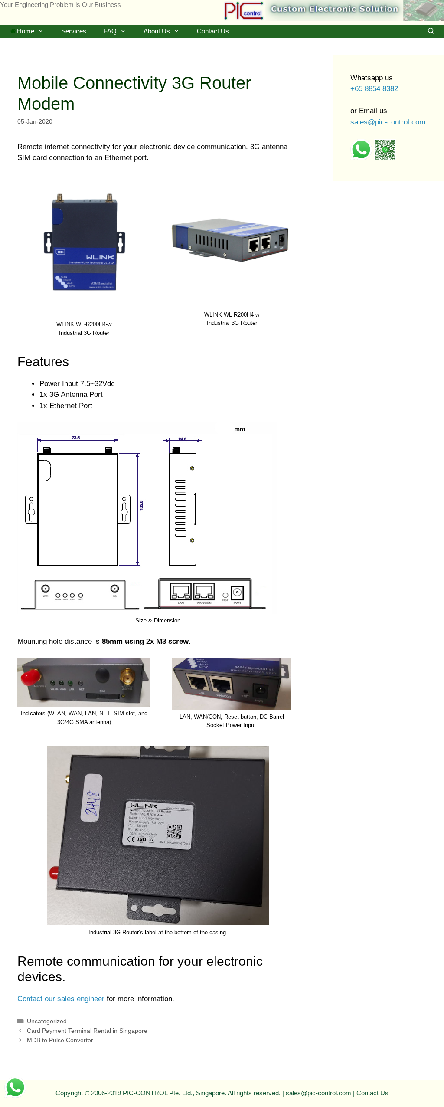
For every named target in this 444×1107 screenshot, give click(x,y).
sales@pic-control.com (387, 122)
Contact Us (213, 31)
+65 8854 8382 (374, 89)
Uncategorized (47, 1021)
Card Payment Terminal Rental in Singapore (87, 1030)
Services (73, 31)
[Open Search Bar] (431, 31)
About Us (157, 31)
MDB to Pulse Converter (60, 1040)
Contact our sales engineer (60, 999)
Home (25, 31)
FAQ (110, 31)
